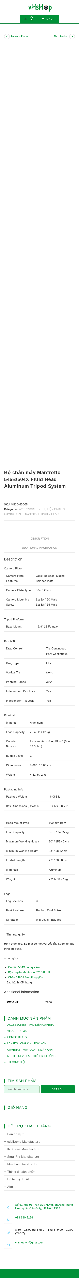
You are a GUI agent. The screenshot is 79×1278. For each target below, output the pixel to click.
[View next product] (72, 36)
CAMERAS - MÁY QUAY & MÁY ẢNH (29, 1049)
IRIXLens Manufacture (23, 1149)
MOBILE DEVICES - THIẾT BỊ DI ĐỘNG (31, 1056)
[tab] (39, 538)
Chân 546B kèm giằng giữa (25, 977)
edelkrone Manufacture (23, 1141)
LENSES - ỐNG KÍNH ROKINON (26, 1043)
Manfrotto (30, 514)
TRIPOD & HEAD (48, 514)
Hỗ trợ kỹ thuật (18, 1179)
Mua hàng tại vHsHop (22, 1164)
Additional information (39, 547)
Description (40, 538)
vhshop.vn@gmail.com (29, 1242)
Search (58, 1089)
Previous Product (20, 36)
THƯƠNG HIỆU (16, 1062)
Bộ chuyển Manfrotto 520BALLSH (29, 972)
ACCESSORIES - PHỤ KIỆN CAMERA (42, 509)
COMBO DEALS (13, 514)
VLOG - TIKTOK (17, 1030)
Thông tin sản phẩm (21, 1171)
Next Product (61, 36)
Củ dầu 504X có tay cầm (24, 967)
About (11, 1186)
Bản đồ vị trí (16, 1134)
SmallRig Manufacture (23, 1156)
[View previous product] (7, 36)
